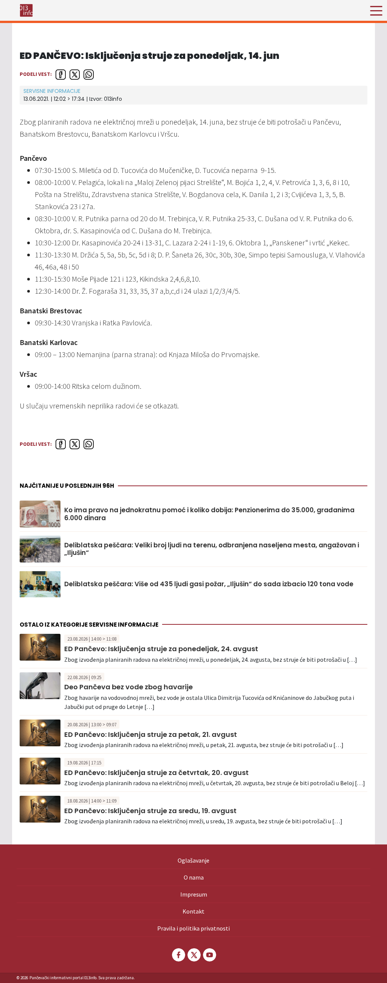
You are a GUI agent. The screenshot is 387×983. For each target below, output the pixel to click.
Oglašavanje (193, 860)
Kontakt (193, 911)
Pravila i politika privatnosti (193, 928)
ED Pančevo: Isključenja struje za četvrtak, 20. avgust (156, 772)
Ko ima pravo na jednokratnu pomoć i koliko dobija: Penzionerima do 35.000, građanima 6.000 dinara (209, 514)
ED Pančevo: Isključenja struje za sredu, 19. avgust (150, 810)
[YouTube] (209, 954)
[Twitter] (193, 954)
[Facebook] (178, 954)
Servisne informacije (51, 91)
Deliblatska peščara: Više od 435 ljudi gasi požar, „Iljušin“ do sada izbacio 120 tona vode (208, 584)
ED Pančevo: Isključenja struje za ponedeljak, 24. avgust (161, 648)
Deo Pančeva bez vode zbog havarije (128, 687)
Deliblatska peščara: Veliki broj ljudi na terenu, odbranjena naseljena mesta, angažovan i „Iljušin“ (211, 549)
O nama (194, 877)
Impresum (193, 894)
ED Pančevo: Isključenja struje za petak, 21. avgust (150, 734)
